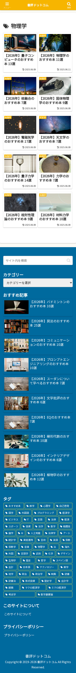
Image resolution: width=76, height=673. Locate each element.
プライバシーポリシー (19, 635)
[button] (68, 260)
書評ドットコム (38, 5)
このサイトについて (17, 614)
